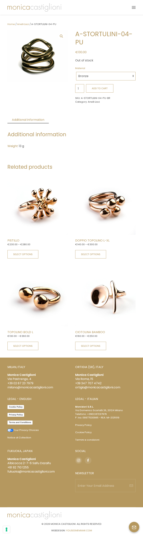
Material (80, 68)
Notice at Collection (19, 437)
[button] (134, 7)
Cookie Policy (16, 407)
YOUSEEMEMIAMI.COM (79, 530)
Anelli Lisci (23, 24)
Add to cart (100, 88)
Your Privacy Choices (26, 430)
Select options (23, 254)
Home (11, 24)
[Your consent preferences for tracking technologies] (6, 529)
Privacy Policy (16, 414)
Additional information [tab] (28, 120)
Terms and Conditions (20, 422)
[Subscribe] (131, 485)
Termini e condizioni (87, 440)
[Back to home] (34, 7)
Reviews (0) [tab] (61, 120)
